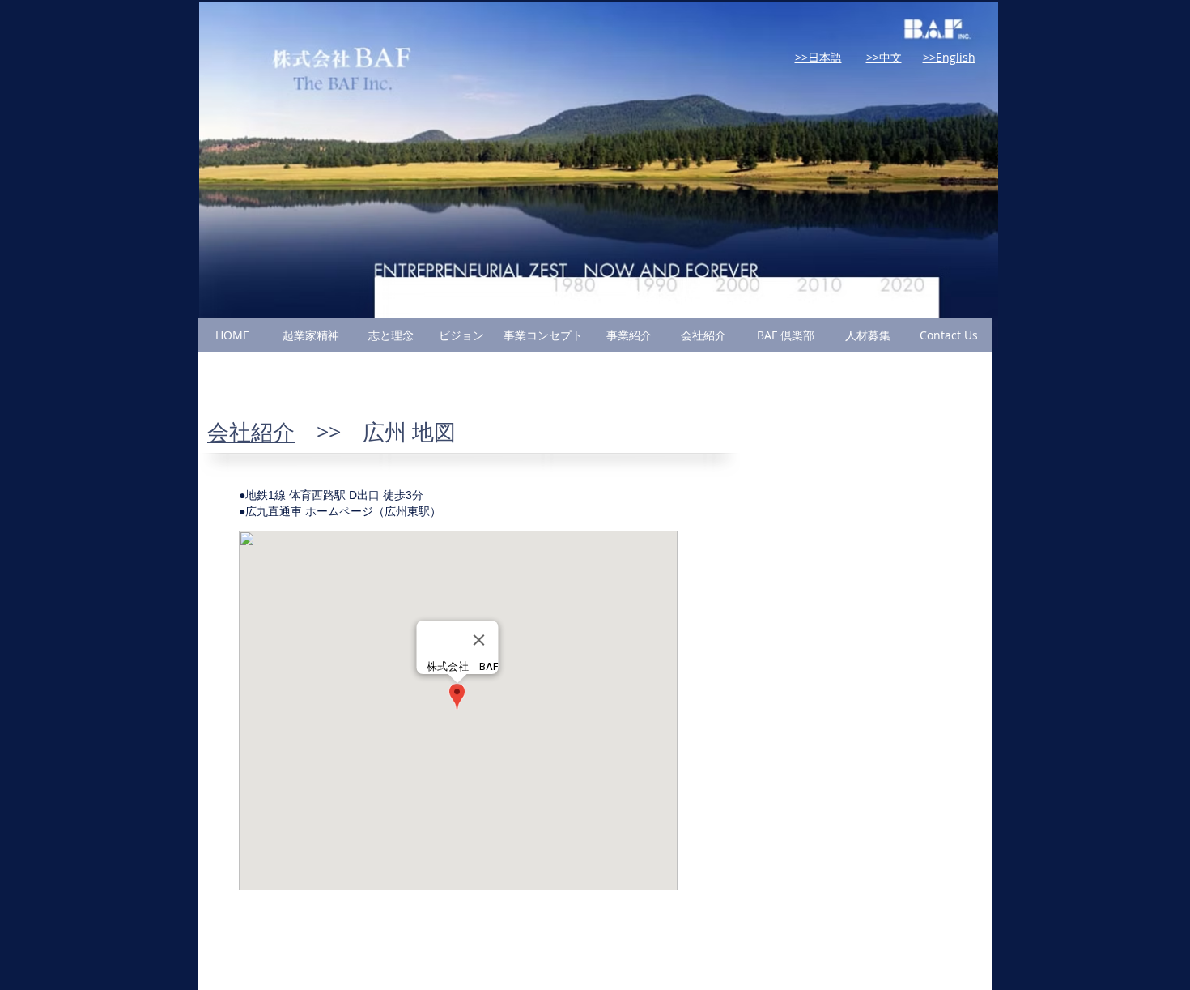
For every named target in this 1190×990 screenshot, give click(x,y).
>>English (949, 57)
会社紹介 (251, 431)
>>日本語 (818, 57)
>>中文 (884, 57)
